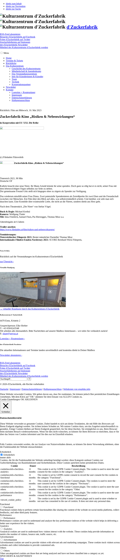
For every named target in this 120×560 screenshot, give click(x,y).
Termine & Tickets (14, 60)
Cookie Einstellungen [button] (10, 399)
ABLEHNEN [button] (31, 399)
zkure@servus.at (10, 333)
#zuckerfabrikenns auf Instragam (15, 42)
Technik (15, 82)
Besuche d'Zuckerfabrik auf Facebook (17, 37)
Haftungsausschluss (21, 100)
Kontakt (9, 89)
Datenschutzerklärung (22, 97)
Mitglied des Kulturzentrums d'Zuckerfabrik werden (24, 47)
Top (2, 558)
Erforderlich (9, 455)
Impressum (17, 95)
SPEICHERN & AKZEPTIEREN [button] (16, 556)
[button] (1, 53)
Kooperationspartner (21, 84)
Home (9, 58)
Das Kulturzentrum (15, 66)
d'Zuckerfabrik (82, 27)
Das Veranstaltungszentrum (24, 74)
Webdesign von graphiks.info (76, 389)
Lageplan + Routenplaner (23, 92)
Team (14, 79)
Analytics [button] (4, 526)
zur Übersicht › (7, 261)
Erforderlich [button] (5, 452)
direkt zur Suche (13, 9)
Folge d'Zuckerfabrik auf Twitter (15, 39)
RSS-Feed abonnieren (10, 34)
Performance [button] (6, 515)
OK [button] (22, 399)
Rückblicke (11, 63)
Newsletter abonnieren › (11, 355)
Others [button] (3, 547)
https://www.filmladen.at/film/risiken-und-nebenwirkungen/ (27, 229)
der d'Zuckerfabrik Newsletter (14, 45)
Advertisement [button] (6, 537)
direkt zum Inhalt (14, 3)
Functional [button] (5, 504)
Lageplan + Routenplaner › (12, 338)
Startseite (4, 389)
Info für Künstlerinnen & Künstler (27, 76)
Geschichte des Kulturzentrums (26, 68)
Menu (6, 53)
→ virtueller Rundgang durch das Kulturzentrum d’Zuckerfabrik (29, 309)
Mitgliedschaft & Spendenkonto (26, 71)
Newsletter (11, 87)
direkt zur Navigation (15, 6)
